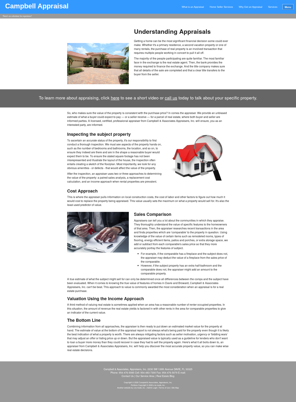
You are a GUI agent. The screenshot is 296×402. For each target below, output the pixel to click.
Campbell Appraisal (37, 6)
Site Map (175, 387)
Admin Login (152, 387)
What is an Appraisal (193, 6)
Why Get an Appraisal (250, 6)
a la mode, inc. (140, 387)
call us (171, 97)
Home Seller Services (221, 6)
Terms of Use (164, 387)
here (115, 97)
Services (272, 6)
